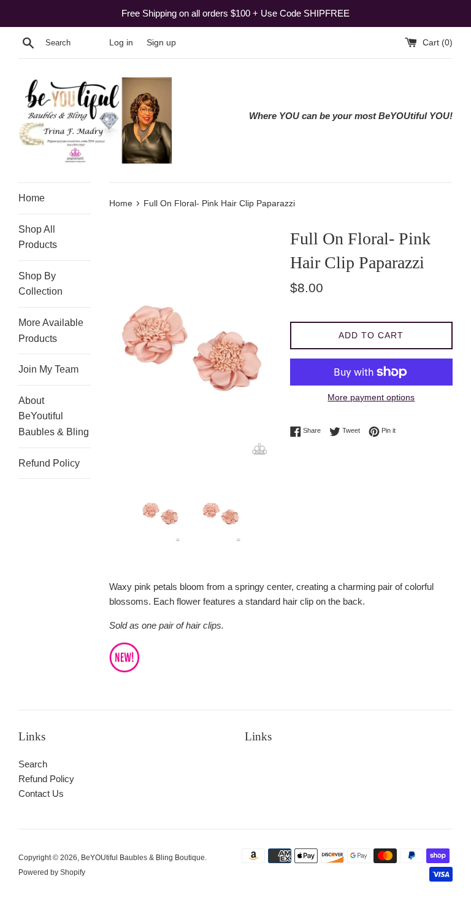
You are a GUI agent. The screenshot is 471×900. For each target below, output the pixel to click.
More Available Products (50, 330)
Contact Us (41, 793)
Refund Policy (49, 463)
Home (31, 198)
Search (32, 764)
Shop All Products (37, 237)
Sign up (161, 42)
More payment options (371, 397)
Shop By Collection (40, 284)
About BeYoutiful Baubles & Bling (53, 416)
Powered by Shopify (51, 872)
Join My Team (48, 369)
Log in (121, 42)
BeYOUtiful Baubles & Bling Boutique (143, 857)
